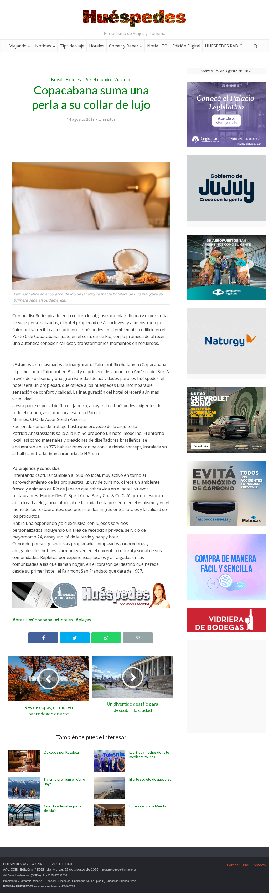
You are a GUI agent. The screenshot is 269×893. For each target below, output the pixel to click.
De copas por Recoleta (61, 752)
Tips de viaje (72, 46)
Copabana (42, 620)
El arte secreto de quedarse (150, 779)
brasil (21, 620)
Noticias (43, 46)
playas (85, 620)
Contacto (259, 865)
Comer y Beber (123, 46)
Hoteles (96, 46)
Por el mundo (97, 79)
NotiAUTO (157, 46)
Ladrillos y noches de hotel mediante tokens (149, 754)
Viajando (18, 46)
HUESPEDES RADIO (224, 46)
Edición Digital (186, 46)
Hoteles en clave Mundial (148, 806)
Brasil (56, 79)
